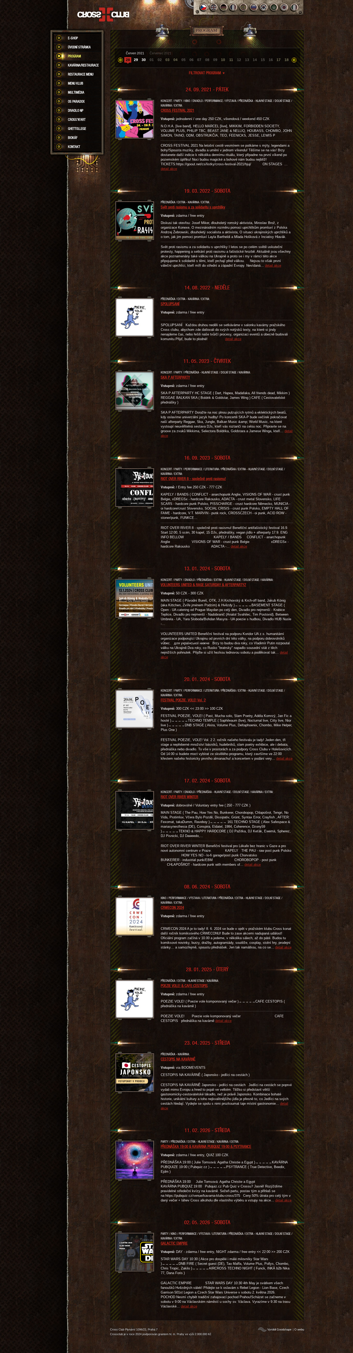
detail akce (169, 169)
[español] (244, 7)
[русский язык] (254, 7)
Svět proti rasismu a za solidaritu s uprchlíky (193, 207)
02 (160, 60)
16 (271, 60)
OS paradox (76, 101)
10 (223, 60)
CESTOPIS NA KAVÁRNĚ (178, 1059)
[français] (234, 7)
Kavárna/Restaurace (83, 65)
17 (279, 60)
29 (136, 60)
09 (215, 60)
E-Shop (73, 38)
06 (191, 60)
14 (255, 60)
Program (74, 56)
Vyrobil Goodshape (279, 1329)
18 (287, 60)
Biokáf (73, 138)
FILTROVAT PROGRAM (207, 72)
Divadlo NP (75, 110)
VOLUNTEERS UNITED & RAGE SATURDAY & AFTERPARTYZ (203, 584)
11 (231, 60)
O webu (299, 1329)
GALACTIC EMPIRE (174, 1243)
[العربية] (274, 7)
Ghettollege (77, 128)
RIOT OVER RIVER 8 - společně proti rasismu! (193, 478)
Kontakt (74, 147)
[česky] (203, 7)
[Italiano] (294, 7)
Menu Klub (75, 83)
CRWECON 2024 (172, 907)
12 (239, 60)
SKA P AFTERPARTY (175, 377)
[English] (214, 7)
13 (247, 60)
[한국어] (264, 7)
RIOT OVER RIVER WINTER (179, 796)
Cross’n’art (77, 119)
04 (175, 60)
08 (207, 60)
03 (167, 60)
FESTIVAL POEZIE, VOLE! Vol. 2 (183, 700)
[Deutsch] (224, 7)
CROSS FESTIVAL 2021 (177, 110)
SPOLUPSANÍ (170, 303)
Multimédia (76, 92)
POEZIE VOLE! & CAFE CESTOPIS (184, 985)
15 (263, 60)
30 (144, 60)
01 (152, 60)
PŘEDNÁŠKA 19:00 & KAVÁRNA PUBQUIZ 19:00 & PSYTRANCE (206, 1146)
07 (199, 60)
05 (183, 60)
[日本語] (284, 7)
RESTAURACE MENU (81, 74)
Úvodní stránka (79, 47)
